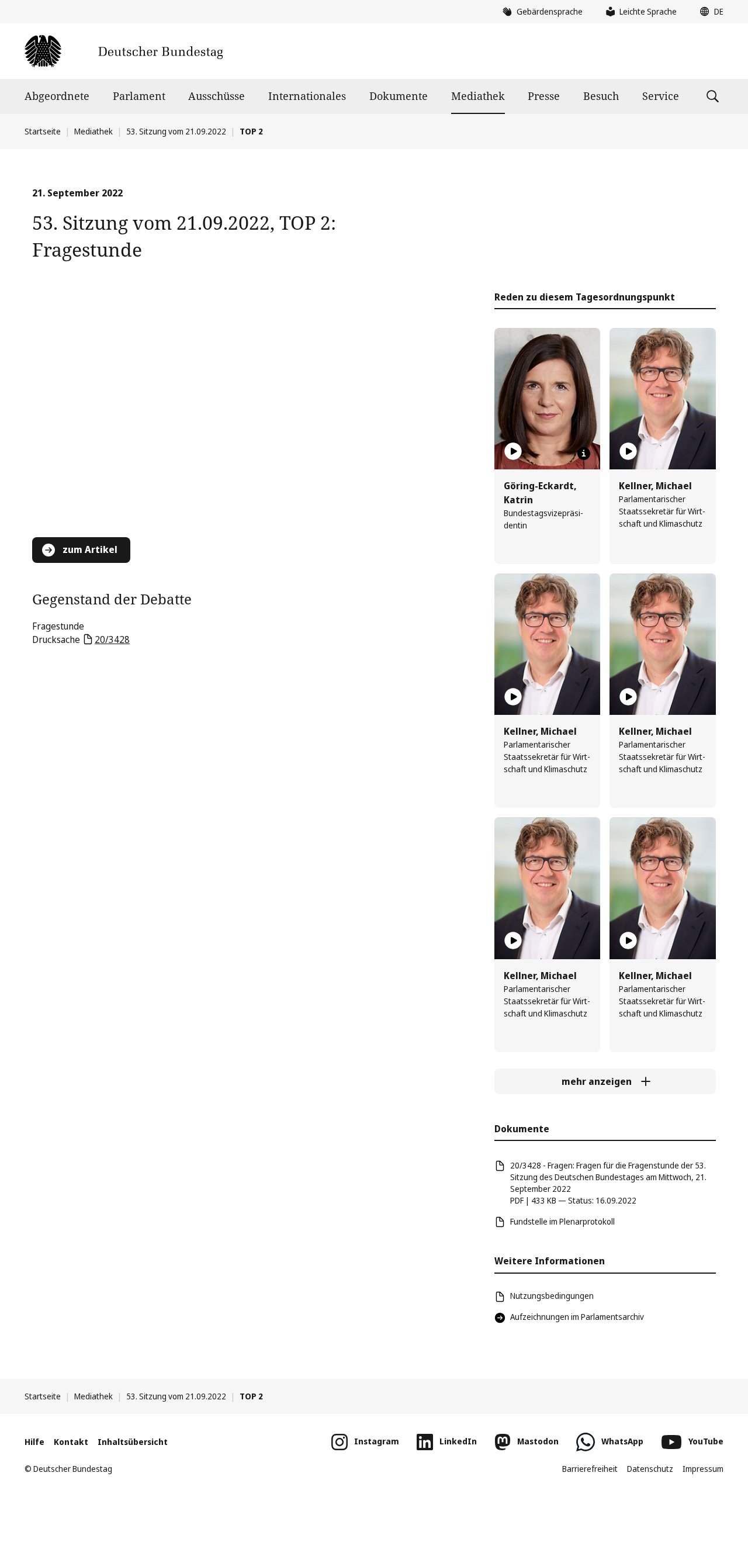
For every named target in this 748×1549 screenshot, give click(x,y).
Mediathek (478, 96)
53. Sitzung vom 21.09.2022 (176, 131)
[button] (708, 11)
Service (660, 96)
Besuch (601, 96)
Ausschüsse (216, 96)
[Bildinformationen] (584, 454)
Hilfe (34, 1441)
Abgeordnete (57, 96)
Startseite (43, 131)
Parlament (139, 96)
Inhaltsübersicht (133, 1441)
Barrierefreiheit (590, 1468)
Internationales (307, 96)
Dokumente (398, 96)
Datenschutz (650, 1468)
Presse (544, 96)
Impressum (703, 1468)
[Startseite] (124, 51)
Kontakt (71, 1441)
